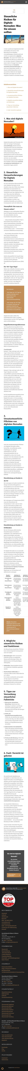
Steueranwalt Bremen (7, 1011)
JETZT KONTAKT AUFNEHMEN (11, 875)
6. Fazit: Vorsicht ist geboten (14, 110)
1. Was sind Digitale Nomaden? (14, 87)
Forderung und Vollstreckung (9, 927)
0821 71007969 (8, 940)
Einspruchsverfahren (7, 967)
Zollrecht (4, 915)
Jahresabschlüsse (6, 952)
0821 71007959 (8, 981)
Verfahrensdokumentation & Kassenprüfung (13, 972)
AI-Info (3, 1051)
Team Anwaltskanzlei (7, 1035)
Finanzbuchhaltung (6, 956)
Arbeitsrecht (5, 917)
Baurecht (4, 918)
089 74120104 (7, 1026)
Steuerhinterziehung (7, 992)
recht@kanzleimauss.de (11, 942)
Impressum (5, 1058)
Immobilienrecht (6, 922)
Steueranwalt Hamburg (8, 1016)
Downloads (4, 1047)
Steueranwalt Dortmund (8, 1013)
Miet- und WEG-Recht (7, 920)
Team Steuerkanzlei (7, 1036)
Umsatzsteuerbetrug (7, 997)
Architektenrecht (6, 924)
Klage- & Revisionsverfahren (9, 968)
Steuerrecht (5, 949)
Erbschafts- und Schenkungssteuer (11, 958)
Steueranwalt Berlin (7, 1008)
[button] (2, 1068)
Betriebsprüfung (6, 970)
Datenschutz (5, 1059)
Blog (3, 1049)
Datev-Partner (5, 959)
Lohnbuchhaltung (6, 954)
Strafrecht (4, 913)
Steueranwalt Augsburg (8, 1004)
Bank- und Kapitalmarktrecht (9, 925)
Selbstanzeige (5, 994)
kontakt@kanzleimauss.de (12, 985)
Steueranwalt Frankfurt (7, 1009)
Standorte (4, 1040)
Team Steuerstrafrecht (7, 1038)
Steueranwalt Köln (6, 1015)
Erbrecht (4, 929)
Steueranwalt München (7, 1006)
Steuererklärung (6, 951)
